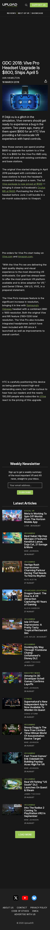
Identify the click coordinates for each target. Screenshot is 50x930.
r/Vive (43, 396)
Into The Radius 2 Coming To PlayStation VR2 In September (34, 812)
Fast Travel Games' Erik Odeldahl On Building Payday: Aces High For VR (35, 760)
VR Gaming (29, 533)
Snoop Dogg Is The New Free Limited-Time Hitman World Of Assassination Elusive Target (35, 733)
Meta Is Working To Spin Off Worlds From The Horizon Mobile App (35, 517)
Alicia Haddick (32, 608)
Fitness (28, 699)
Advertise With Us (25, 914)
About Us (8, 907)
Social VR (29, 511)
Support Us (39, 5)
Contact (22, 907)
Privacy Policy (38, 907)
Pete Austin (30, 579)
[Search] (26, 5)
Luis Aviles (29, 637)
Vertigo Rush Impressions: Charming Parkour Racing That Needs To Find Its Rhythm (35, 570)
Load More (25, 834)
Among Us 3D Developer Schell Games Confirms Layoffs (34, 680)
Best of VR (23, 13)
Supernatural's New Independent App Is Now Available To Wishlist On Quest (35, 705)
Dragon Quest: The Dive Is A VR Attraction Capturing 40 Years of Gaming (35, 599)
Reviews (11, 13)
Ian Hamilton (11, 78)
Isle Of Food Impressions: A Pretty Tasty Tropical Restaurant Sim (35, 627)
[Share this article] (46, 81)
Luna (26, 526)
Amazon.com (25, 256)
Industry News (32, 673)
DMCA (35, 911)
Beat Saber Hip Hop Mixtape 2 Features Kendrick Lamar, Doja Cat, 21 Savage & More (35, 542)
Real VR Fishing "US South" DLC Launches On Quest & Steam (35, 786)
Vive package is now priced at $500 (22, 184)
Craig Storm (31, 714)
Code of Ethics (20, 911)
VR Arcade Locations (35, 590)
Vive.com (7, 256)
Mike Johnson (31, 551)
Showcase (37, 13)
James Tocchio (32, 662)
